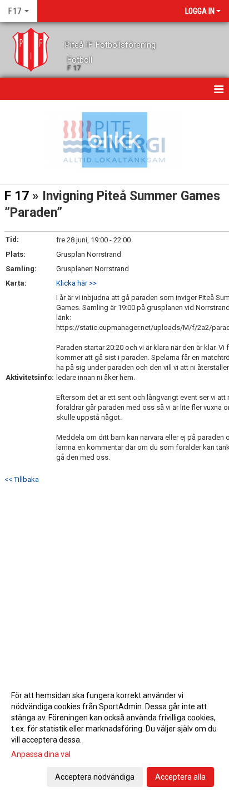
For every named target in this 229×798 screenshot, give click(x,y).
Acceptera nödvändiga (95, 776)
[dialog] (114, 735)
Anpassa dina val (41, 754)
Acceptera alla (180, 776)
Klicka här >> (76, 283)
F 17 (16, 196)
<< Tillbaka (21, 479)
